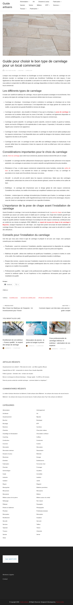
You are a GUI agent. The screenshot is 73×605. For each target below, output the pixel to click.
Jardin (38, 480)
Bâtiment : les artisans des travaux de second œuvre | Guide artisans (22, 397)
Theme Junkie (60, 602)
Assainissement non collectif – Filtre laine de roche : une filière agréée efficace (25, 367)
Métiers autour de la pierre (10, 497)
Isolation (38, 477)
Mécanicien (6, 490)
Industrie (5, 477)
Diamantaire (39, 450)
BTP (46, 5)
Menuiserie (39, 490)
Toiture (38, 527)
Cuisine (38, 443)
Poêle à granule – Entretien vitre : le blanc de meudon (18, 373)
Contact (5, 579)
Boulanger (39, 420)
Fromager (39, 467)
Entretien (5, 460)
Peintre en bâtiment (8, 507)
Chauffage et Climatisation (10, 433)
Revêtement (6, 517)
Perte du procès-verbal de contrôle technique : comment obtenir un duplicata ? (25, 380)
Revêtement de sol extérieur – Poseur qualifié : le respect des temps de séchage (13, 342)
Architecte (5, 413)
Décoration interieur (8, 450)
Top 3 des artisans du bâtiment (53, 397)
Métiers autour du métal (43, 497)
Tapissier (5, 527)
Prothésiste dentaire (42, 511)
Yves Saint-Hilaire (10, 70)
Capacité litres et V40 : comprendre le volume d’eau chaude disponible (22, 370)
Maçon (4, 484)
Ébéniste (38, 454)
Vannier (22, 5)
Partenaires (33, 8)
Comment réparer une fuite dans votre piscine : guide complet (54, 309)
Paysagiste (39, 504)
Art (34, 1)
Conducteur (6, 440)
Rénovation (6, 514)
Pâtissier (5, 504)
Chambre (5, 430)
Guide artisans (24, 602)
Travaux (22, 8)
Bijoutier (38, 417)
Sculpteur (39, 517)
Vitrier (4, 538)
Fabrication (56, 1)
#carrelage (13, 298)
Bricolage (5, 423)
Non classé (39, 501)
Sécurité (5, 521)
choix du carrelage (13, 156)
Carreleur (28, 70)
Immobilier (39, 474)
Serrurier (38, 521)
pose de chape (56, 212)
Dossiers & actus (43, 1)
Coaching (5, 437)
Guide (4, 474)
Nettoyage (5, 501)
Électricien (5, 457)
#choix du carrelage (28, 298)
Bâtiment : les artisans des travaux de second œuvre (54, 393)
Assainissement (7, 417)
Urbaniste (39, 531)
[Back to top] (71, 603)
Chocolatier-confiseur (42, 433)
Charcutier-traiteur (41, 430)
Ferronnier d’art (40, 464)
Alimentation (24, 1)
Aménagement (40, 410)
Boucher (5, 420)
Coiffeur (38, 437)
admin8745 (8, 348)
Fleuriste (5, 467)
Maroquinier (6, 487)
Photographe (40, 507)
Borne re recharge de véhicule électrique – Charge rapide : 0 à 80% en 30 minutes (26, 377)
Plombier (5, 511)
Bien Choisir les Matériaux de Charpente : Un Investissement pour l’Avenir (18, 309)
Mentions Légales (8, 574)
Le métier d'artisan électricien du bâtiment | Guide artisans (19, 393)
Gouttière (39, 470)
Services (56, 5)
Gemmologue (6, 470)
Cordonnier (39, 440)
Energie (38, 457)
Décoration (6, 447)
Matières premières (41, 487)
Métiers (39, 5)
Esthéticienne (40, 460)
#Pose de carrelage (45, 298)
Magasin (38, 484)
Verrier (31, 5)
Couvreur (5, 443)
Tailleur (38, 524)
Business (5, 427)
